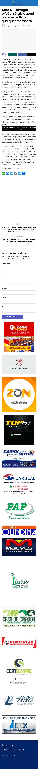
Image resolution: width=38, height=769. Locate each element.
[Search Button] (35, 3)
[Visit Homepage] (19, 3)
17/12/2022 (26, 26)
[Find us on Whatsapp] (7, 763)
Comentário (7, 263)
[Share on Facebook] (22, 54)
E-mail (4, 298)
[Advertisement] (19, 199)
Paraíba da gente (11, 750)
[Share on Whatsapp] (12, 54)
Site (3, 307)
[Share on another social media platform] (31, 54)
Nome (4, 289)
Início (3, 756)
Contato (16, 756)
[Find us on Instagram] (4, 763)
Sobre (9, 756)
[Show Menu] (2, 3)
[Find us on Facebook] (2, 763)
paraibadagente (13, 26)
